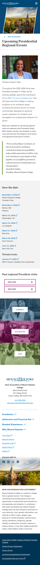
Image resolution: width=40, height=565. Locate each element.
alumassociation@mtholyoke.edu (20, 403)
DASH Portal (7, 447)
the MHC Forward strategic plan (18, 98)
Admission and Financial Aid (16, 419)
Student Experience (12, 424)
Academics (8, 414)
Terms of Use (7, 550)
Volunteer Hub (7, 443)
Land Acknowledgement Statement (16, 554)
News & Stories (8, 439)
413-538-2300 (20, 400)
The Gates (6, 435)
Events (4, 451)
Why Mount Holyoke (12, 429)
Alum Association (14, 37)
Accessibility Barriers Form (12, 558)
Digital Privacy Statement (12, 546)
